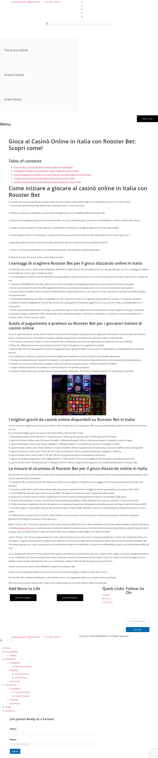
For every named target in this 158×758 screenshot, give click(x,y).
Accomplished (11, 651)
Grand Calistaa (22, 674)
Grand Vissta (21, 677)
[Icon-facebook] (136, 600)
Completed (15, 662)
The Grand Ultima (23, 666)
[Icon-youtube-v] (142, 600)
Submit (15, 751)
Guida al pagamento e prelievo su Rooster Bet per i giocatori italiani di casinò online (52, 174)
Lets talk (138, 629)
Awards (13, 655)
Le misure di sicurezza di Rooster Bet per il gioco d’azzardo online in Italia (47, 182)
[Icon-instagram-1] (129, 600)
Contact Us (10, 710)
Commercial (10, 685)
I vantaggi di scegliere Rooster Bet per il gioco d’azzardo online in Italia (46, 171)
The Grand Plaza (22, 692)
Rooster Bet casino (27, 528)
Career (8, 707)
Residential (10, 659)
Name (13, 729)
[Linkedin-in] (129, 607)
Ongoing (14, 670)
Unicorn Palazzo (22, 696)
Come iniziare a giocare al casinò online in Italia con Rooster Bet (43, 167)
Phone (14, 740)
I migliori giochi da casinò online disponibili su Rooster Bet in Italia (44, 178)
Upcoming (15, 681)
